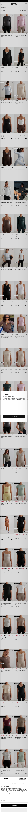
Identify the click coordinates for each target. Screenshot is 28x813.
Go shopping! (14, 416)
